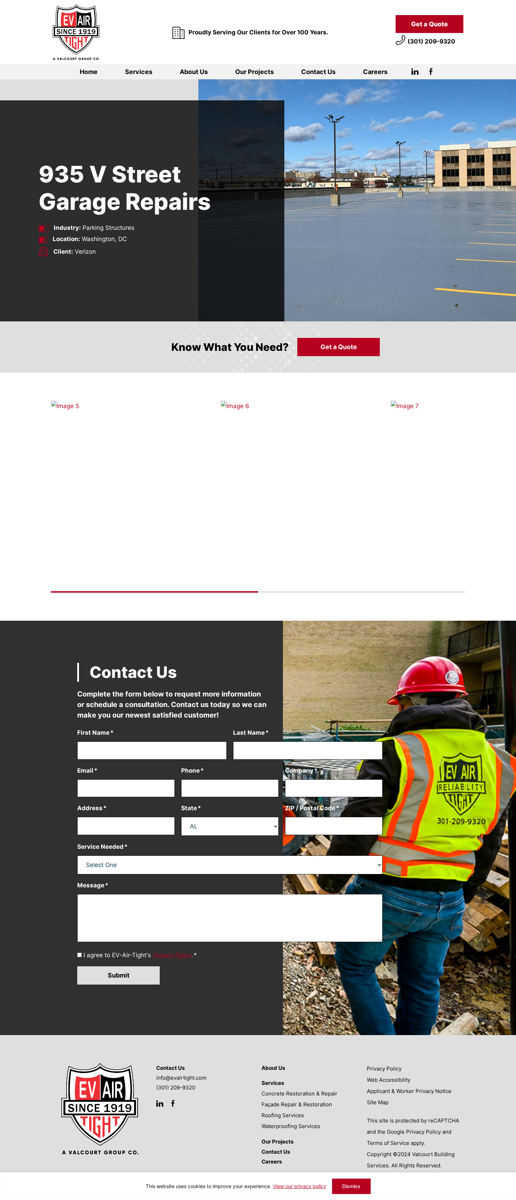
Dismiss (351, 1186)
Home (89, 71)
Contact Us (318, 71)
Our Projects (254, 71)
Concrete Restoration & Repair (299, 1093)
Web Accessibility (388, 1079)
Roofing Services (283, 1115)
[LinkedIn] (415, 73)
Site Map (378, 1102)
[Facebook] (430, 73)
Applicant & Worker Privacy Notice (409, 1091)
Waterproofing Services (291, 1126)
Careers (375, 71)
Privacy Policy (384, 1068)
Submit (119, 975)
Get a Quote (429, 24)
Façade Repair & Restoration (297, 1104)
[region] (258, 1186)
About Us (194, 71)
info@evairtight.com (181, 1077)
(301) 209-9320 (431, 41)
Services (138, 71)
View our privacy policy (299, 1186)
